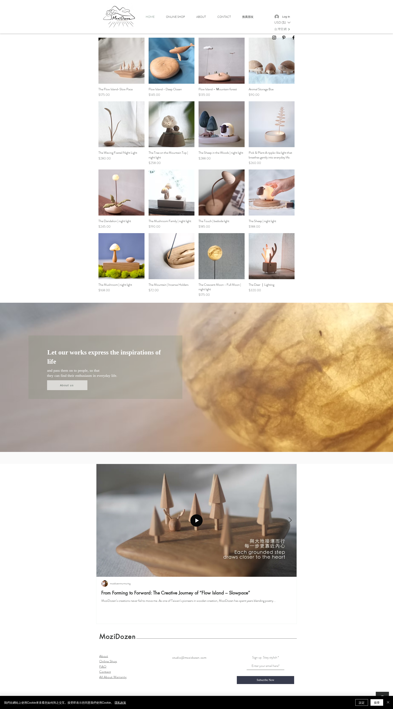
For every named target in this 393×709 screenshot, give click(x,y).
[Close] (388, 702)
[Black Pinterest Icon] (283, 37)
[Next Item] (290, 520)
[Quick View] (121, 61)
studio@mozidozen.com (189, 657)
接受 (377, 702)
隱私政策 (120, 702)
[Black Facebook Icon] (293, 37)
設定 (362, 702)
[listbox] (282, 22)
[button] (282, 22)
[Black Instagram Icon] (274, 37)
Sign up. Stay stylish (264, 657)
